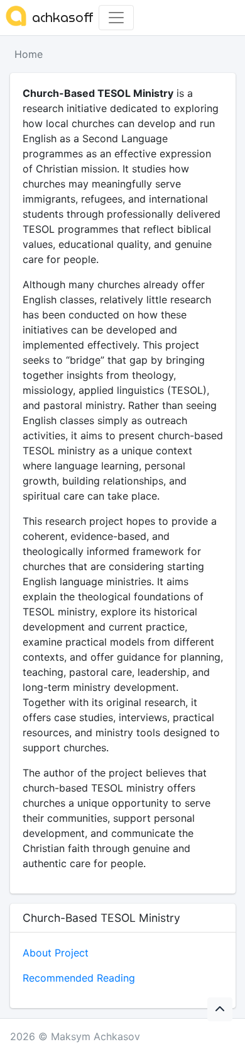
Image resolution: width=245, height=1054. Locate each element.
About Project (56, 952)
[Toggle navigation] (116, 17)
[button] (219, 1009)
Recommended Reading (79, 978)
